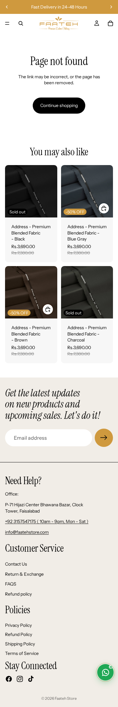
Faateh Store (66, 698)
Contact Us (16, 564)
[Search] (21, 23)
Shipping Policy (20, 644)
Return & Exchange (24, 574)
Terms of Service (22, 653)
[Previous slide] (7, 7)
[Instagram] (20, 679)
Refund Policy (18, 634)
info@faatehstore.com (27, 532)
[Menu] (7, 23)
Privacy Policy (18, 625)
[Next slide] (111, 7)
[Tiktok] (31, 679)
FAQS (10, 584)
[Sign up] (104, 438)
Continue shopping (59, 105)
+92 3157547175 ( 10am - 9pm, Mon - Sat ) (46, 521)
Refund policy (18, 594)
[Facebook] (9, 679)
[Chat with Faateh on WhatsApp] (105, 672)
